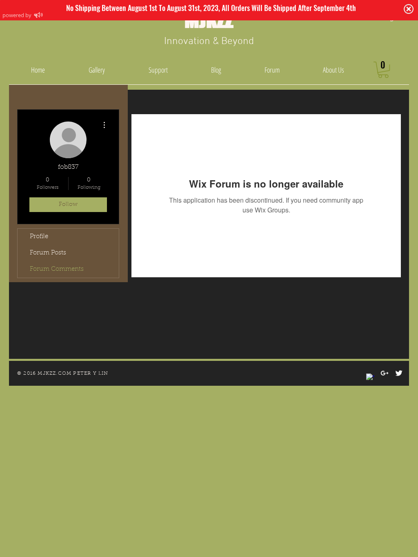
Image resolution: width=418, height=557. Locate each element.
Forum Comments (57, 269)
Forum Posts (48, 253)
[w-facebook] (370, 378)
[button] (383, 70)
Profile (39, 237)
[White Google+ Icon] (384, 373)
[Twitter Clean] (399, 373)
